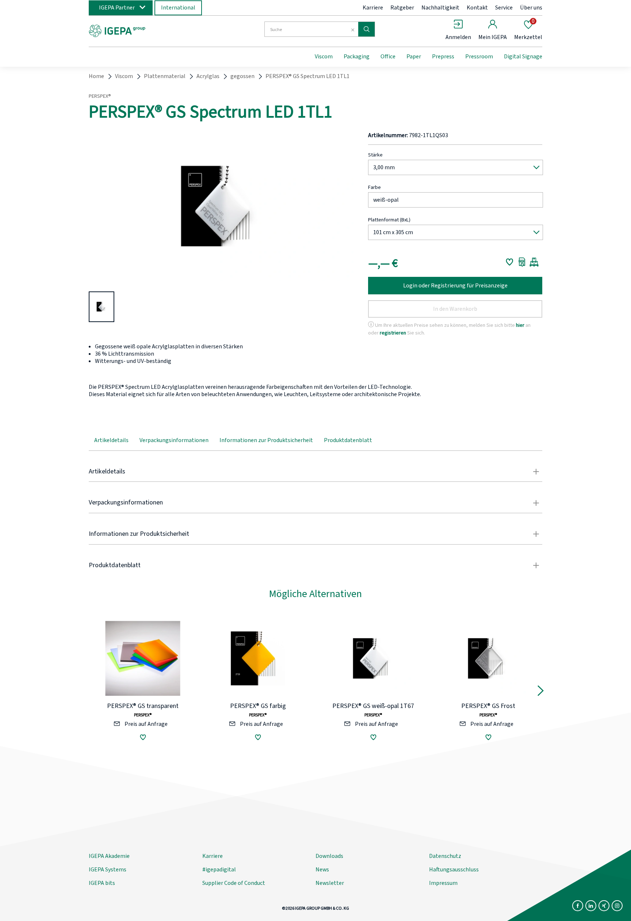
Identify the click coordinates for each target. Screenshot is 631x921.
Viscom (324, 57)
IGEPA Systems (107, 870)
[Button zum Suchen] (366, 29)
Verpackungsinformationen (174, 440)
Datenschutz (445, 856)
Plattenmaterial (165, 76)
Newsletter (330, 883)
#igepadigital (219, 870)
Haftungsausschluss (454, 870)
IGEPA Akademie (109, 856)
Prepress (443, 57)
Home (96, 76)
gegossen (242, 76)
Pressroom (479, 57)
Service (504, 8)
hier (520, 325)
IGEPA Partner (117, 8)
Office (387, 57)
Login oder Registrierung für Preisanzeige (455, 286)
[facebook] (577, 905)
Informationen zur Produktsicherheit (266, 440)
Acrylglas (207, 76)
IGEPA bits (102, 883)
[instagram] (617, 905)
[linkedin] (590, 905)
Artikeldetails (111, 440)
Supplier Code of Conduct (233, 883)
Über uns (531, 8)
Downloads (329, 856)
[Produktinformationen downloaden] (522, 262)
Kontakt (477, 8)
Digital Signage (523, 57)
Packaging (357, 57)
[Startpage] (149, 30)
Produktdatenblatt (348, 440)
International (178, 8)
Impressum (443, 883)
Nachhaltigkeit (440, 8)
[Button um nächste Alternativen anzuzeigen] (540, 692)
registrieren (393, 333)
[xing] (604, 905)
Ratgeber (402, 8)
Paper (413, 57)
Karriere (373, 8)
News (322, 870)
